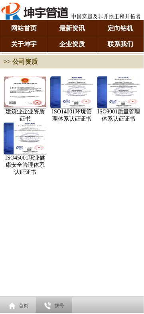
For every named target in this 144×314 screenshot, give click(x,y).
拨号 (59, 305)
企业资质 (72, 44)
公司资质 (25, 61)
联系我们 (120, 44)
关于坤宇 (24, 44)
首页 (23, 305)
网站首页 (24, 28)
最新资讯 (72, 28)
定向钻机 (120, 28)
